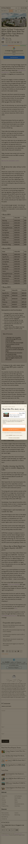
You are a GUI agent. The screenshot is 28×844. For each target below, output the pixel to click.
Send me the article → (14, 429)
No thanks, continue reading (14, 437)
